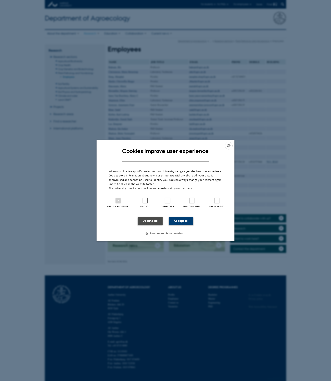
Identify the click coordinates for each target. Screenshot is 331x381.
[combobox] (228, 145)
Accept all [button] (181, 221)
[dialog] (165, 190)
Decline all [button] (150, 221)
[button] (165, 233)
